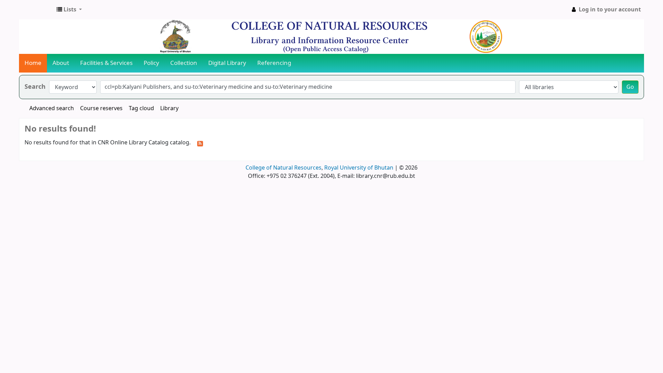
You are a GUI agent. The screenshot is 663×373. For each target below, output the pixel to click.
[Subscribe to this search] (200, 143)
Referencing (274, 63)
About (60, 63)
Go (630, 87)
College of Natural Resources (283, 168)
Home (33, 63)
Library (169, 108)
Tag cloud (141, 108)
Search (35, 87)
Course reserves (101, 108)
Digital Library (227, 63)
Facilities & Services (106, 63)
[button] (69, 10)
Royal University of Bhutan (358, 168)
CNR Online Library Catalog (36, 10)
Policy (151, 63)
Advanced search (51, 108)
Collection (183, 63)
